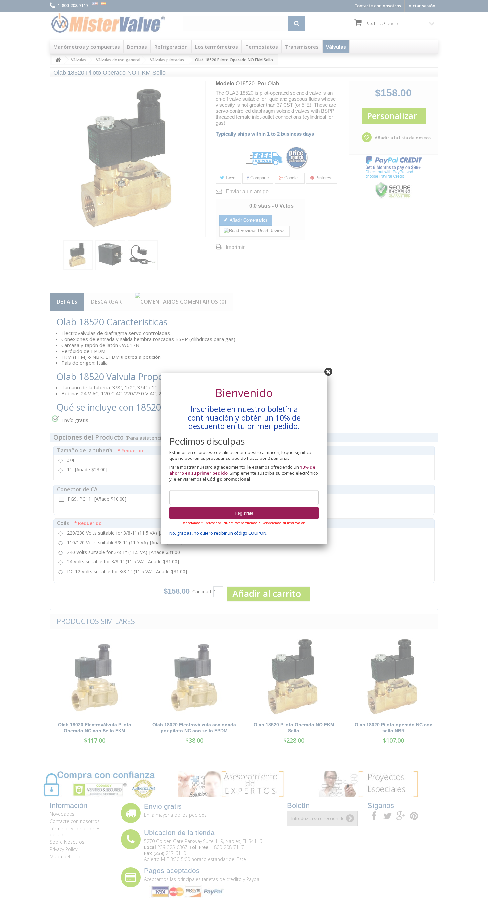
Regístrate (244, 513)
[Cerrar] (328, 371)
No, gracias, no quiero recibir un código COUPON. (218, 533)
